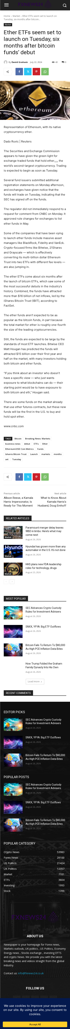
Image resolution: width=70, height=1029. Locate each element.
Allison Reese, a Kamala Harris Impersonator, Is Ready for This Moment (18, 501)
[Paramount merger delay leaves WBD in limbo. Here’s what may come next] (13, 532)
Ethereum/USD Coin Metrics (19, 449)
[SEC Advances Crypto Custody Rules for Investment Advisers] (13, 612)
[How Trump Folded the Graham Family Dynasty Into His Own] (13, 668)
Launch (34, 454)
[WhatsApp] (45, 71)
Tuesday (16, 459)
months (58, 454)
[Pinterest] (36, 71)
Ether (45, 443)
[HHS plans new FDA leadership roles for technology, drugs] (13, 569)
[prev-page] (6, 581)
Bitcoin (18, 438)
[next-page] (12, 581)
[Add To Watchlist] (55, 161)
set (6, 459)
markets (45, 454)
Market (16, 16)
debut (27, 443)
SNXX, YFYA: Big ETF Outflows (43, 626)
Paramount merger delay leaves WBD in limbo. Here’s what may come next (44, 531)
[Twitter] (28, 71)
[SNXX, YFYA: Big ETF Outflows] (13, 631)
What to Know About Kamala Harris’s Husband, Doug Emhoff (52, 501)
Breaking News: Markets (37, 438)
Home (7, 16)
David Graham (20, 62)
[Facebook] (19, 71)
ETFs (36, 443)
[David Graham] (6, 62)
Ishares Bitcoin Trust (16, 454)
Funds (40, 449)
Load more (34, 681)
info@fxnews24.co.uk (31, 973)
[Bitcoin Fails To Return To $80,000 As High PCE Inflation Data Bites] (13, 649)
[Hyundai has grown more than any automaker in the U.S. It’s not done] (13, 551)
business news (12, 443)
